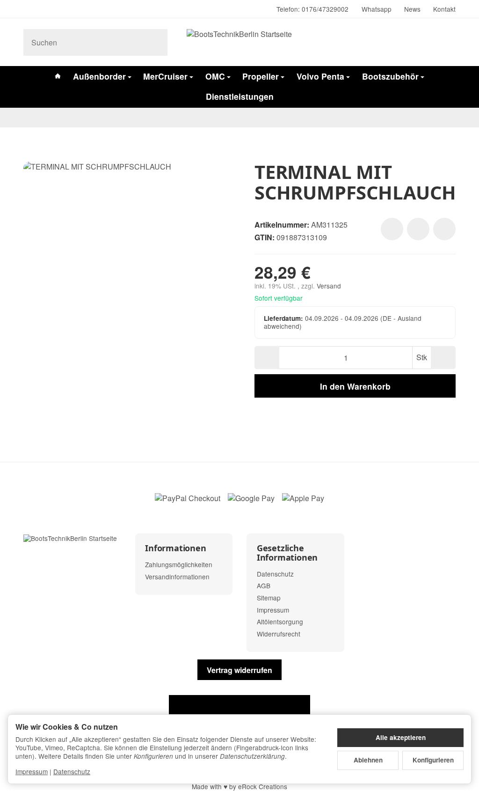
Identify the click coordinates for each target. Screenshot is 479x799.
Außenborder (99, 76)
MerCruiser (165, 76)
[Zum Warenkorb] (447, 42)
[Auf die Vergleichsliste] (418, 229)
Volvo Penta (320, 76)
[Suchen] (155, 42)
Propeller (260, 76)
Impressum (31, 771)
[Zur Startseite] (239, 42)
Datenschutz (71, 771)
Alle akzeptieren (401, 737)
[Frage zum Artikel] (444, 229)
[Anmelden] (424, 42)
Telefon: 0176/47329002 (312, 9)
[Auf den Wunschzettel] (392, 229)
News (412, 9)
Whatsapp (377, 9)
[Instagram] (27, 9)
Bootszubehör (390, 76)
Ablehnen (368, 759)
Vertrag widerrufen (239, 670)
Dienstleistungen (240, 96)
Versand (329, 285)
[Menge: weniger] (266, 357)
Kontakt (444, 9)
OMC (215, 76)
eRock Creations (262, 786)
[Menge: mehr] (443, 357)
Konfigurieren (433, 759)
